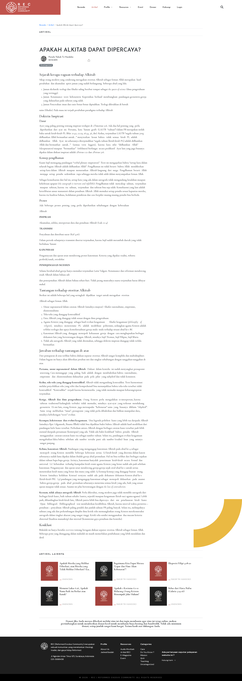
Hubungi (166, 7)
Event (140, 7)
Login (179, 7)
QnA (142, 658)
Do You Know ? (147, 652)
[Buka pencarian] (222, 7)
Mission (143, 655)
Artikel (95, 7)
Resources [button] (123, 7)
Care (142, 649)
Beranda (81, 7)
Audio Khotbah (127, 649)
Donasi (153, 7)
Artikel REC (125, 652)
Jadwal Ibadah (107, 652)
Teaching (144, 661)
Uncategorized (147, 664)
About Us (105, 649)
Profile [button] (107, 7)
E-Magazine (125, 655)
